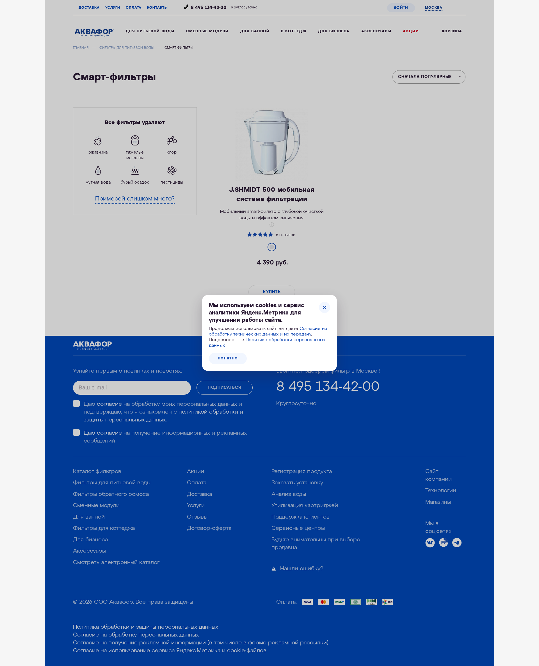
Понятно (228, 358)
